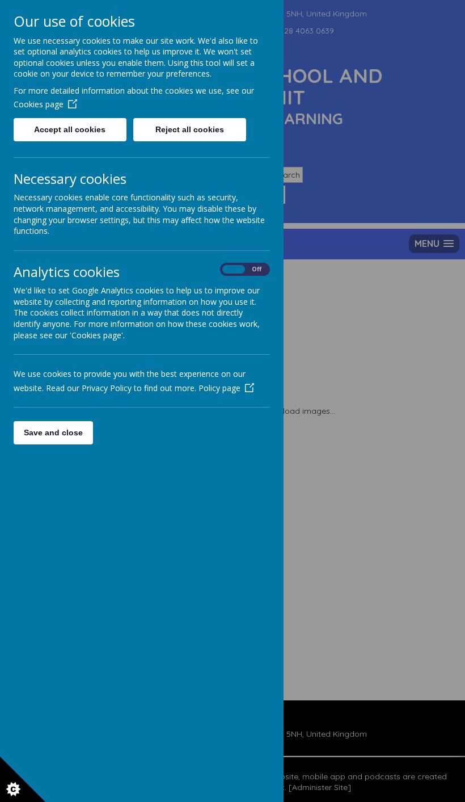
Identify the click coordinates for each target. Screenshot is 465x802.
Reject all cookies (189, 129)
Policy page (219, 388)
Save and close (53, 432)
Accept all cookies (69, 129)
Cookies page (39, 104)
